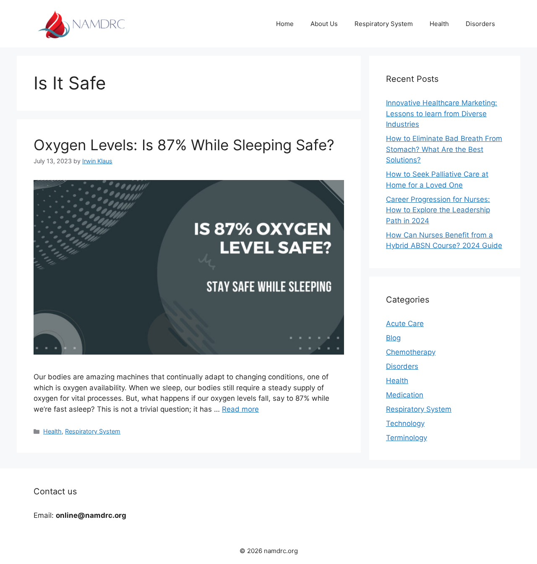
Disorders (480, 24)
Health (439, 24)
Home (285, 24)
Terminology (406, 437)
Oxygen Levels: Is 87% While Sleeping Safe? (184, 145)
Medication (404, 395)
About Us (324, 24)
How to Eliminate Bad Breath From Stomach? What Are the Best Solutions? (444, 149)
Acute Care (405, 323)
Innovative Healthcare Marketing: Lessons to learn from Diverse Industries (441, 113)
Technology (405, 423)
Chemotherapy (410, 352)
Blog (393, 338)
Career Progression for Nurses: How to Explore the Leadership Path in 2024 (438, 210)
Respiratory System (384, 24)
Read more (240, 409)
